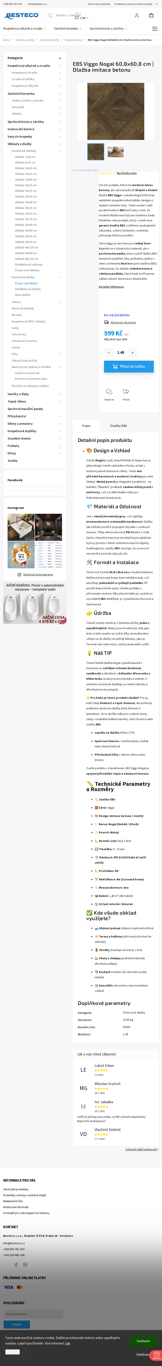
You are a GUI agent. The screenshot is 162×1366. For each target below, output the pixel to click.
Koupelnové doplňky (22, 431)
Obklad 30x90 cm (26, 231)
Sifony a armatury (20, 424)
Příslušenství (17, 416)
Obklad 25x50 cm (26, 214)
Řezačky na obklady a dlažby (30, 386)
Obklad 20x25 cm (26, 191)
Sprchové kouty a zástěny (26, 122)
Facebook (16, 1265)
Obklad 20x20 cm (26, 185)
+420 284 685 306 (13, 1255)
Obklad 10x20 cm (26, 168)
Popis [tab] (86, 425)
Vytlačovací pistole (27, 373)
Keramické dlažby (23, 277)
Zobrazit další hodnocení (141, 1149)
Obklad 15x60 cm (26, 180)
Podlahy (13, 446)
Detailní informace (111, 287)
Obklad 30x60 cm (26, 225)
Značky (13, 461)
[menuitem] (26, 29)
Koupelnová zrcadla (24, 73)
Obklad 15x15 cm (26, 174)
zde (67, 1343)
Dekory (16, 302)
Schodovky (19, 334)
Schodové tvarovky (24, 341)
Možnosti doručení (123, 323)
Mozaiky (17, 315)
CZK (83, 18)
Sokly (15, 328)
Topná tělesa (17, 401)
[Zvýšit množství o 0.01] (132, 352)
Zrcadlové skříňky (23, 79)
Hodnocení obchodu (15, 1207)
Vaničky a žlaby (18, 394)
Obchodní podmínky (99, 4)
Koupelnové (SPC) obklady (29, 321)
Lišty (15, 354)
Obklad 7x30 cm (25, 157)
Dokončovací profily (24, 361)
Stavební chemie (19, 438)
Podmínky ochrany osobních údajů (133, 4)
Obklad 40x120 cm (26, 247)
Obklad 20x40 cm (26, 197)
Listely (16, 347)
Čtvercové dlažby (26, 283)
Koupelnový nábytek (25, 86)
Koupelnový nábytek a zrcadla (29, 66)
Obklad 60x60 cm (26, 253)
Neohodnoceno (127, 173)
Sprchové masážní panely (25, 409)
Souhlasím (143, 1341)
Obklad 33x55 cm (26, 236)
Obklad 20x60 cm (26, 202)
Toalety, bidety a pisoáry (28, 101)
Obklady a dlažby (20, 144)
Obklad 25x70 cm (26, 219)
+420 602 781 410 (13, 1249)
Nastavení (12, 1352)
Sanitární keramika (21, 94)
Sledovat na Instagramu (38, 575)
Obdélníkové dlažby (28, 289)
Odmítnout (143, 1354)
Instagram (25, 1265)
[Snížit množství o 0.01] (108, 352)
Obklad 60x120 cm (26, 259)
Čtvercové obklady (27, 270)
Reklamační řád (12, 1201)
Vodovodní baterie (21, 129)
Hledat (17, 1324)
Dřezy (12, 453)
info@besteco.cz (14, 1243)
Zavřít (147, 406)
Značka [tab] (118, 425)
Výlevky (17, 114)
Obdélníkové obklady (28, 265)
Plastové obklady (23, 308)
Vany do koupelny (20, 136)
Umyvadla (18, 107)
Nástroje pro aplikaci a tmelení (31, 367)
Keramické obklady (24, 151)
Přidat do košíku (132, 366)
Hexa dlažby (23, 295)
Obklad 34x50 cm (26, 242)
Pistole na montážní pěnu (31, 379)
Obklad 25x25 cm (26, 208)
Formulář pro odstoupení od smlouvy (26, 1213)
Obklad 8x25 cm (25, 162)
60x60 (126, 1027)
